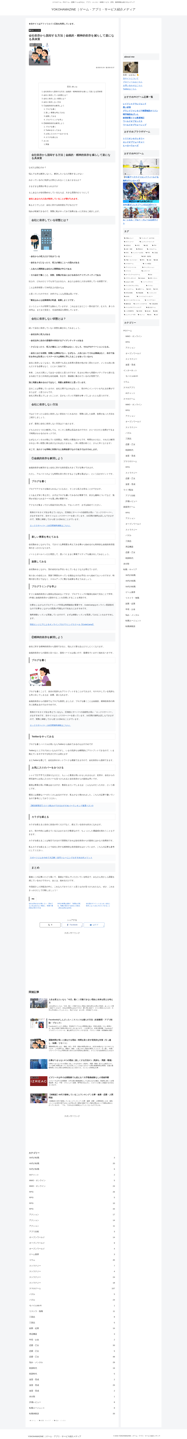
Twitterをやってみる (53, 130)
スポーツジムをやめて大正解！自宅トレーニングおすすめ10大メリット (61, 858)
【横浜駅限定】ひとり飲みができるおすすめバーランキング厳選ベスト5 (61, 806)
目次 (69, 87)
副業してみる (51, 116)
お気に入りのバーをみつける (57, 134)
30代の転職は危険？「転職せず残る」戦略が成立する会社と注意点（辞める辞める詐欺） (68, 906)
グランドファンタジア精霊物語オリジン (140, 111)
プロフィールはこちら (132, 82)
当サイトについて (131, 78)
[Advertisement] (72, 75)
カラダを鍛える (52, 137)
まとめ (46, 141)
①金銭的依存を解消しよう (54, 106)
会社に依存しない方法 (52, 102)
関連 (47, 144)
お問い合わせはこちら (132, 85)
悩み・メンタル (35, 30)
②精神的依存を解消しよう (54, 123)
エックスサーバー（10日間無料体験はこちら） (50, 525)
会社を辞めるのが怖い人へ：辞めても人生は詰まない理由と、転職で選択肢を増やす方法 (41, 906)
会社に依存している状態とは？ (56, 95)
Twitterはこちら (129, 89)
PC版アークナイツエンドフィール (140, 177)
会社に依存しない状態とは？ (55, 99)
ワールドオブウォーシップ (134, 125)
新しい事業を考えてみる (55, 113)
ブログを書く (51, 109)
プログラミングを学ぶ (54, 120)
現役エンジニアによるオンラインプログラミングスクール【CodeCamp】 (62, 624)
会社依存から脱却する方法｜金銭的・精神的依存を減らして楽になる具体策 (73, 91)
